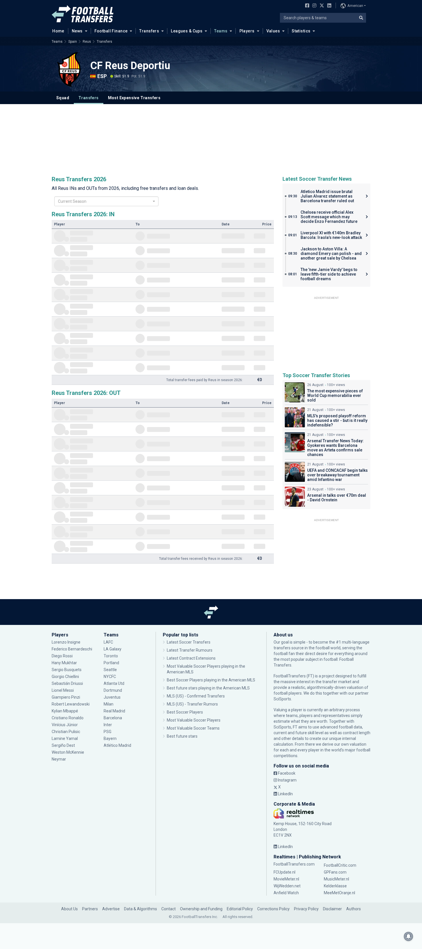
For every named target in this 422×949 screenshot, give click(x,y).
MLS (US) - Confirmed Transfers (196, 696)
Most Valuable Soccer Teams (193, 728)
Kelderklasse (335, 886)
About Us (69, 909)
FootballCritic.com (340, 865)
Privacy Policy (306, 909)
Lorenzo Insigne (66, 642)
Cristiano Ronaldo (68, 718)
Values (273, 31)
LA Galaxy (112, 649)
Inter (108, 724)
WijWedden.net (287, 886)
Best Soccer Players (185, 712)
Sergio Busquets (67, 669)
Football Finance (111, 31)
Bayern (110, 738)
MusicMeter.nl (336, 879)
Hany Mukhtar (64, 662)
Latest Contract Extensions (191, 658)
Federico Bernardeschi (72, 649)
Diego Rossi (62, 656)
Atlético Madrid (117, 745)
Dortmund (113, 690)
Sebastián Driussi (68, 683)
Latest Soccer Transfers (188, 642)
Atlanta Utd (114, 683)
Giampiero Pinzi (66, 697)
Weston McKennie (68, 752)
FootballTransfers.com (294, 864)
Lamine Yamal (65, 738)
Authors (353, 909)
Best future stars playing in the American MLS (208, 688)
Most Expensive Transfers (134, 98)
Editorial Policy (240, 909)
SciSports (282, 699)
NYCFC (110, 676)
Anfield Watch (286, 892)
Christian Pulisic (66, 731)
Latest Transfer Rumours (189, 650)
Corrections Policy (273, 909)
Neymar (59, 759)
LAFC (108, 642)
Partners (90, 909)
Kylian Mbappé (65, 711)
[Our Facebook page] (306, 6)
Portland (111, 662)
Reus (87, 42)
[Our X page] (321, 6)
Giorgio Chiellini (65, 676)
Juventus (112, 697)
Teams (220, 31)
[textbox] (104, 201)
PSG (107, 731)
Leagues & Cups (186, 31)
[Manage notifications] (408, 936)
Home (58, 31)
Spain (72, 42)
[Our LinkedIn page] (328, 6)
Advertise (111, 909)
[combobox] (106, 201)
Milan (108, 704)
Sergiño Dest (63, 745)
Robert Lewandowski (71, 704)
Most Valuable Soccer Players (193, 720)
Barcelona (113, 718)
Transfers (149, 31)
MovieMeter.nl (286, 879)
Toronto (111, 656)
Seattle (110, 669)
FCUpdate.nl (284, 872)
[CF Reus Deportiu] (69, 69)
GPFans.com (335, 872)
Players (247, 31)
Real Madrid (114, 711)
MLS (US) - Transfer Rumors (192, 704)
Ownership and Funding (201, 909)
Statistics (301, 31)
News (77, 31)
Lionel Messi (63, 690)
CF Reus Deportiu (130, 66)
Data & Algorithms (140, 909)
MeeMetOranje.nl (339, 892)
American (355, 5)
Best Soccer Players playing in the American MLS (211, 680)
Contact (168, 909)
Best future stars (182, 736)
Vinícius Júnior (65, 724)
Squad (62, 98)
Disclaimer (332, 909)
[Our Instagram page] (313, 6)
